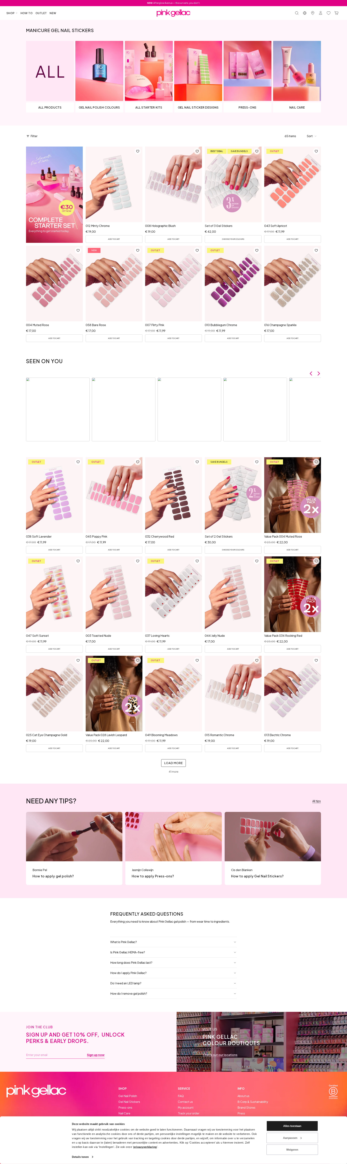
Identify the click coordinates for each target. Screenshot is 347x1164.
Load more (173, 763)
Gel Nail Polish (127, 1096)
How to (27, 13)
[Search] (297, 13)
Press (241, 1113)
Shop (11, 13)
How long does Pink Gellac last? (131, 962)
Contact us (185, 1102)
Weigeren (292, 1149)
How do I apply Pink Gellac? (128, 973)
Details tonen (80, 1156)
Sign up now (95, 1055)
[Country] (305, 13)
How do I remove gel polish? (128, 993)
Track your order (188, 1113)
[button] (312, 136)
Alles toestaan (292, 1125)
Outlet (41, 13)
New (53, 13)
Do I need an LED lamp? (125, 983)
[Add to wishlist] (137, 151)
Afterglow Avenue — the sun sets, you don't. (173, 3)
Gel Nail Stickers (129, 1102)
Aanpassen (290, 1137)
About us (243, 1096)
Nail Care (124, 1113)
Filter (34, 136)
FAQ (181, 1096)
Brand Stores (246, 1107)
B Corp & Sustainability (252, 1102)
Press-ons (125, 1107)
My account (186, 1107)
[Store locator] (313, 13)
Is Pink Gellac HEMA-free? (127, 952)
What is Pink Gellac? (123, 942)
